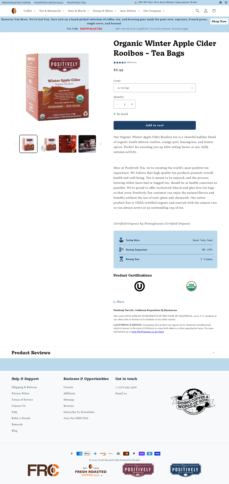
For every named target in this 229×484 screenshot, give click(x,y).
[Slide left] (15, 143)
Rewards (17, 424)
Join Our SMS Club (76, 418)
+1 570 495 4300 (126, 387)
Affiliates (69, 393)
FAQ (14, 412)
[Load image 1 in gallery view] (28, 144)
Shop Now (219, 21)
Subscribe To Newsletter (79, 412)
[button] (29, 11)
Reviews (69, 405)
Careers (68, 387)
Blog (14, 430)
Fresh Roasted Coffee (16, 2)
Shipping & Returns (24, 387)
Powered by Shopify (130, 460)
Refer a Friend (21, 418)
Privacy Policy (20, 393)
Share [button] (120, 301)
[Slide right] (100, 143)
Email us (121, 393)
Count (117, 80)
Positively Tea (76, 2)
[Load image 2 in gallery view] (48, 144)
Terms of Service (22, 399)
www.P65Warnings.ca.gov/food (148, 331)
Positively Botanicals (48, 2)
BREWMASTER (91, 28)
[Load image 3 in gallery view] (67, 144)
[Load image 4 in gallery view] (87, 144)
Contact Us (19, 405)
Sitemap (69, 399)
